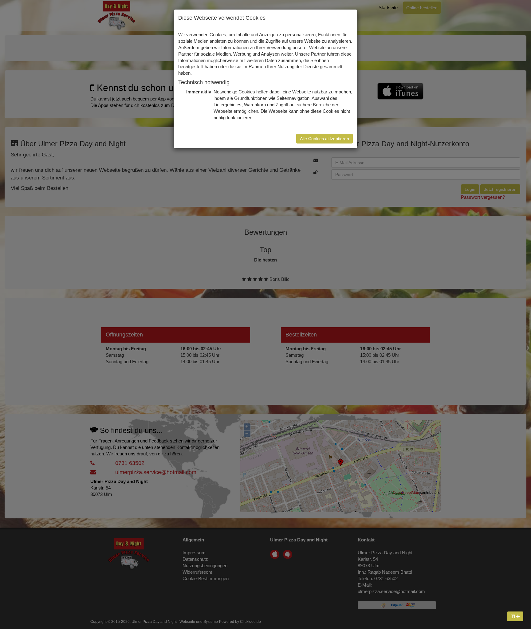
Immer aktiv (198, 91)
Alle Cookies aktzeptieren (324, 138)
